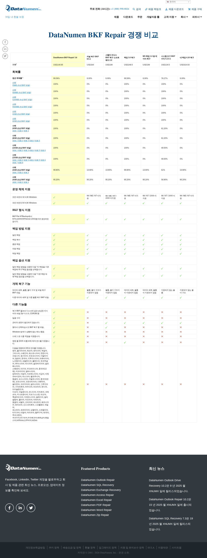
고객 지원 (169, 17)
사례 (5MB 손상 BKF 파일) (21, 84)
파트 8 (20, 163)
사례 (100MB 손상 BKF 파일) (22, 98)
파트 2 (20, 131)
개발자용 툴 (153, 17)
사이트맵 (176, 547)
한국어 (172, 2)
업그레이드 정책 (108, 547)
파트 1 (15, 131)
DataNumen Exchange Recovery (101, 489)
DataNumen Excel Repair (96, 499)
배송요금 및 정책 (72, 547)
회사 (183, 17)
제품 (116, 17)
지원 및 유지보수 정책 (132, 547)
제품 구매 (196, 9)
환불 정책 (90, 547)
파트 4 (31, 141)
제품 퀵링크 (154, 9)
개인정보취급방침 (35, 547)
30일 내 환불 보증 (14, 16)
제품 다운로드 (176, 9)
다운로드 (128, 17)
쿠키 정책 (54, 547)
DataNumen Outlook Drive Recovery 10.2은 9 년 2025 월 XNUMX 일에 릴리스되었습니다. (168, 486)
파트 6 (43, 150)
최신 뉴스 (156, 468)
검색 (138, 9)
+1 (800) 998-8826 (120, 8)
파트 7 (15, 163)
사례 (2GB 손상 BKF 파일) (21, 120)
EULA (151, 547)
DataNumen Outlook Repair (98, 479)
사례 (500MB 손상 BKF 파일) (22, 105)
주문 (139, 17)
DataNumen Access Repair (97, 494)
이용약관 (163, 547)
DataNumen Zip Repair (95, 514)
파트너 (196, 17)
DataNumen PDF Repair (96, 504)
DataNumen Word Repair (96, 509)
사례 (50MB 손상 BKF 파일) (21, 91)
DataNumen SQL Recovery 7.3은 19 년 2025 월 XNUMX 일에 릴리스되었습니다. (171, 524)
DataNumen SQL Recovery (97, 484)
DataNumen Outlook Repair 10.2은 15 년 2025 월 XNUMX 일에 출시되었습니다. (170, 505)
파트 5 (37, 141)
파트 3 (26, 131)
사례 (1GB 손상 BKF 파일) (21, 112)
